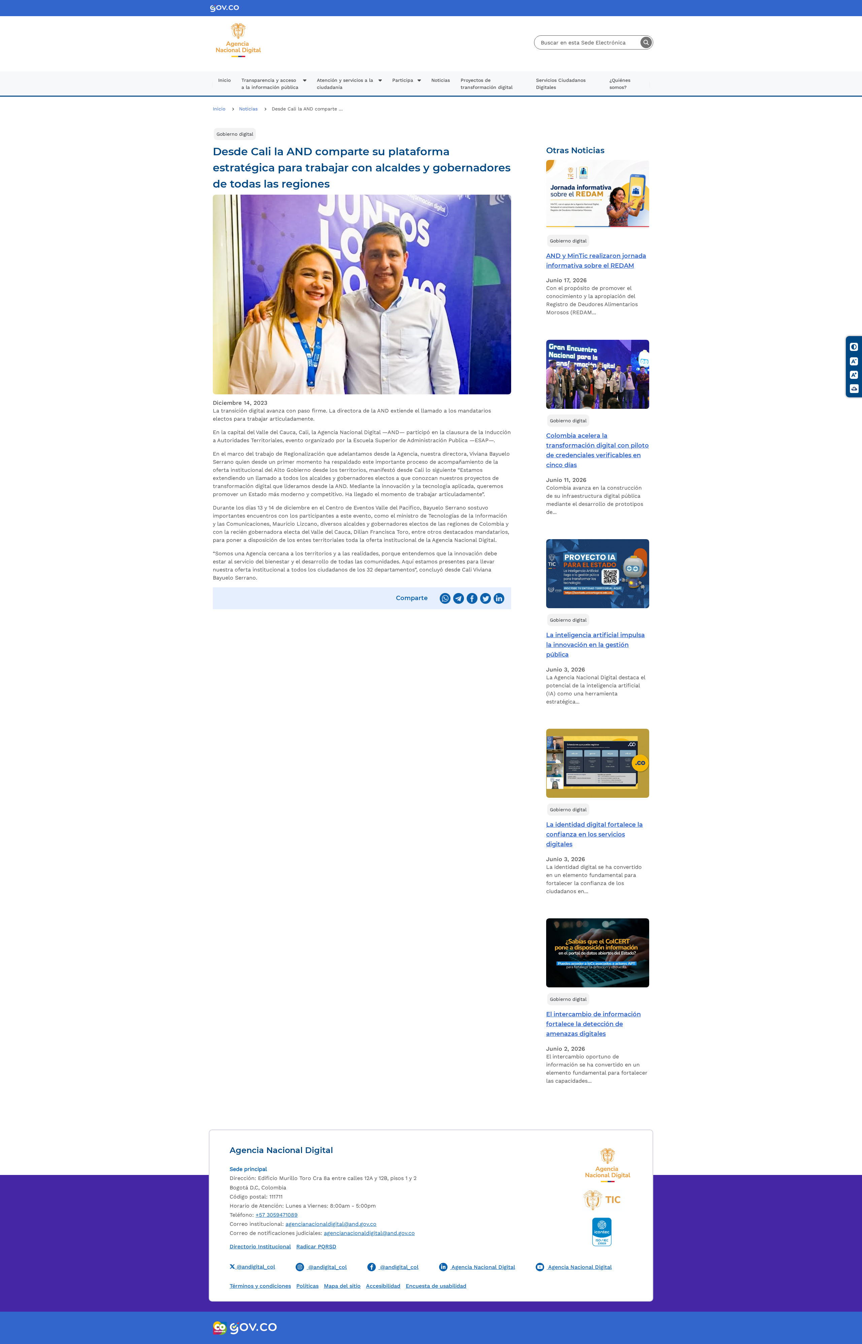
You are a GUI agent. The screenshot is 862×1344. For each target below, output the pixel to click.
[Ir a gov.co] (253, 1328)
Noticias (440, 80)
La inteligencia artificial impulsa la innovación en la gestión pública (595, 644)
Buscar (646, 42)
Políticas (307, 1286)
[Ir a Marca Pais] (220, 1328)
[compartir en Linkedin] (499, 598)
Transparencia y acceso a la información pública (269, 83)
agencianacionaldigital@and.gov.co (331, 1224)
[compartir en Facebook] (472, 598)
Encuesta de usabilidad (436, 1286)
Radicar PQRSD (316, 1246)
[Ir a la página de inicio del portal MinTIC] (601, 1200)
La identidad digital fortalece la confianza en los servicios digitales (594, 834)
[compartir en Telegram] (458, 598)
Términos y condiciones (260, 1286)
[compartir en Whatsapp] (445, 598)
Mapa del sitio (342, 1286)
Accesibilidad (383, 1286)
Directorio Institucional (260, 1246)
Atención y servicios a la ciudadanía (345, 83)
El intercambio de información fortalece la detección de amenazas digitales (593, 1024)
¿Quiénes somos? (619, 83)
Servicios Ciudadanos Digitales (561, 83)
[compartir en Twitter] (485, 598)
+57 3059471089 (277, 1215)
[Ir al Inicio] (238, 25)
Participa (402, 80)
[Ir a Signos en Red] (854, 388)
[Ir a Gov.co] (227, 8)
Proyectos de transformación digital (486, 83)
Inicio (224, 80)
